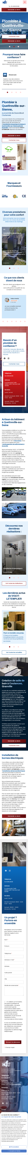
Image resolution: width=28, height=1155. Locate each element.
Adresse (6, 966)
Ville (5, 979)
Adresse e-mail (9, 960)
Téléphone (8, 953)
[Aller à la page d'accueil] (6, 1064)
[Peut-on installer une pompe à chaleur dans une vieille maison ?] (14, 621)
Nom (6, 940)
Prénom (6, 946)
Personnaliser (15, 1147)
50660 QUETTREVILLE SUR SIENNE (12, 384)
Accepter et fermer (14, 1151)
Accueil (3, 1109)
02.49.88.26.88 (15, 6)
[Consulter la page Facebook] (4, 358)
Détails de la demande (11, 985)
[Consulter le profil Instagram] (8, 358)
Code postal (8, 973)
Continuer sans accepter (7, 1141)
